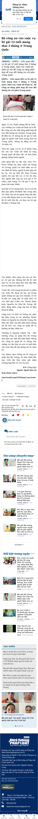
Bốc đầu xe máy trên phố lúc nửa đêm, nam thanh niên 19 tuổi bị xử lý (25, 512)
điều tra (9, 393)
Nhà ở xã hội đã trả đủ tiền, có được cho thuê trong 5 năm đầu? (18, 653)
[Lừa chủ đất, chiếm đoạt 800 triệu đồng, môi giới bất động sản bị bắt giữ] (19, 702)
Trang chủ (4, 818)
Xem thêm (18, 545)
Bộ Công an (19, 393)
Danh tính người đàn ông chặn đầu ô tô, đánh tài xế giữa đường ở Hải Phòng (18, 685)
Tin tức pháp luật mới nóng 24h (14, 715)
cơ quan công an (8, 396)
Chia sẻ (34, 818)
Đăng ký (28, 19)
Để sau (19, 19)
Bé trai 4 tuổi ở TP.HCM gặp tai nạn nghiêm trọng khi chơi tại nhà (25, 613)
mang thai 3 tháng (22, 396)
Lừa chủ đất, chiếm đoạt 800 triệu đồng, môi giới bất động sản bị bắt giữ (19, 719)
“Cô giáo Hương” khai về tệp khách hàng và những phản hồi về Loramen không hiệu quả (26, 495)
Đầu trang (22, 811)
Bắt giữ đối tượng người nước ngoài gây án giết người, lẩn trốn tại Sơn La (25, 528)
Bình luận (26, 818)
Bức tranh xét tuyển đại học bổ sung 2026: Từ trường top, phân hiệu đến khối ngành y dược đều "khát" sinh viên (25, 563)
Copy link (11, 818)
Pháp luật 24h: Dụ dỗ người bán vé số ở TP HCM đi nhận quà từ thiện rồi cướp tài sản (18, 661)
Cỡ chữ (19, 818)
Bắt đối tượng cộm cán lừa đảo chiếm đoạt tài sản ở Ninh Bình (25, 479)
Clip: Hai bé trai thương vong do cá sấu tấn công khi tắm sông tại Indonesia (26, 629)
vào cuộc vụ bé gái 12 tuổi (11, 399)
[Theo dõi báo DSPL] (19, 57)
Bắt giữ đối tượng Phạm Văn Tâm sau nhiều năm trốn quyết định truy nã (25, 463)
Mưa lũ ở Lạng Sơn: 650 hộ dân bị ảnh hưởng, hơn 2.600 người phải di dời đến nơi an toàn (25, 582)
